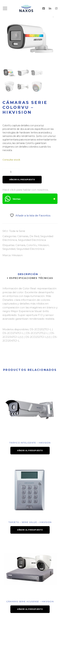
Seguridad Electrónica (32, 239)
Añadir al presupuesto (22, 180)
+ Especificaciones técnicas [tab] (30, 278)
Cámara (20, 245)
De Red (34, 236)
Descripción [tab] (28, 274)
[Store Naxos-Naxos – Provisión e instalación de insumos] (30, 8)
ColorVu (31, 245)
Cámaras (22, 236)
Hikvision (43, 245)
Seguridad (8, 248)
